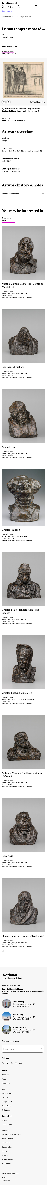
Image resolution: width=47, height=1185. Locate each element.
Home (4, 17)
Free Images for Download (11, 1134)
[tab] (8, 219)
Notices (4, 1177)
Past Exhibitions (7, 1159)
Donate (4, 1120)
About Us (5, 1075)
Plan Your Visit (7, 1093)
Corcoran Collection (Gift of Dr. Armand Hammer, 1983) (22, 151)
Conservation (6, 1147)
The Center (6, 1143)
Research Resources (10, 193)
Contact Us (6, 1083)
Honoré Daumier (8, 51)
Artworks (10, 17)
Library (4, 1151)
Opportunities (7, 1124)
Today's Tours (7, 1102)
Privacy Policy (6, 1180)
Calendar (5, 1097)
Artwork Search (7, 1139)
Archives (5, 1155)
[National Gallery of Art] (23, 976)
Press (4, 1079)
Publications (6, 1164)
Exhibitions (6, 1110)
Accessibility (6, 1106)
